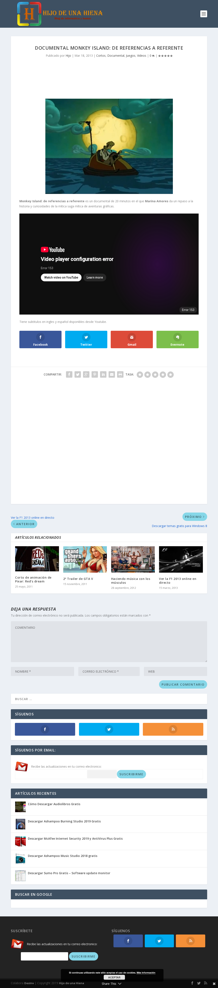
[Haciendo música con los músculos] (133, 559)
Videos (141, 55)
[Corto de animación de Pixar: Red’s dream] (37, 558)
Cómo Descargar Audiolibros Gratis (54, 804)
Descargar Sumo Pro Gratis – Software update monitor (69, 873)
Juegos (130, 55)
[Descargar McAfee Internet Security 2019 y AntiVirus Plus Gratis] (20, 841)
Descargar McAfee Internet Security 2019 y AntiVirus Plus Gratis (75, 838)
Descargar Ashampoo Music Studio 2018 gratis (62, 856)
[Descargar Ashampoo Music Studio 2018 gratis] (20, 858)
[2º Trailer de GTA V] (85, 559)
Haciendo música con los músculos (130, 581)
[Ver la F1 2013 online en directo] (181, 559)
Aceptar (114, 977)
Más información (146, 972)
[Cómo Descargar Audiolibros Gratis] (20, 807)
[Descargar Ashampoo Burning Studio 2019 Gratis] (20, 824)
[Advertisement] (109, 76)
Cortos (101, 55)
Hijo (68, 55)
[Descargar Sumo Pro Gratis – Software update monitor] (20, 876)
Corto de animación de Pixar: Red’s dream (33, 579)
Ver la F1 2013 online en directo (177, 581)
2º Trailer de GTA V (78, 579)
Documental (115, 55)
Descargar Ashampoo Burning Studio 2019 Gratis (64, 821)
